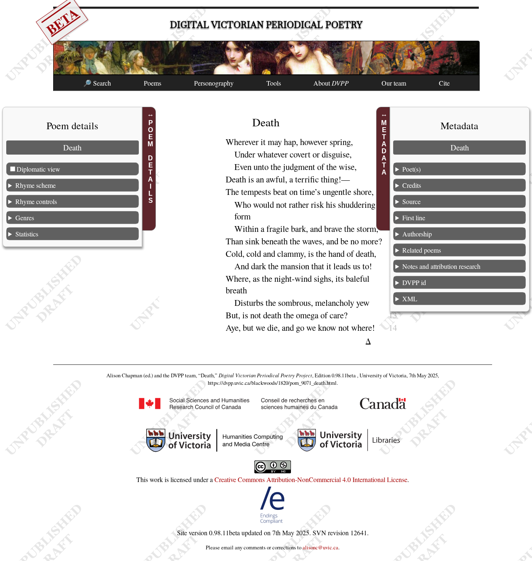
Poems (152, 83)
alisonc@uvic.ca (320, 547)
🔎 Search (97, 83)
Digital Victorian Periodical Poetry (266, 24)
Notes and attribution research (441, 265)
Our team (394, 83)
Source (411, 201)
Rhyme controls (36, 201)
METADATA (384, 147)
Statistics (26, 233)
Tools (273, 83)
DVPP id (414, 282)
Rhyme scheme (35, 184)
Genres (24, 217)
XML (409, 298)
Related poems (421, 249)
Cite (444, 83)
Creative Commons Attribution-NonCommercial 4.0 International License (310, 479)
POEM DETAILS (150, 161)
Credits (411, 184)
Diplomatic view (38, 168)
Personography (214, 83)
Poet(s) (411, 168)
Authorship (417, 233)
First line (413, 217)
